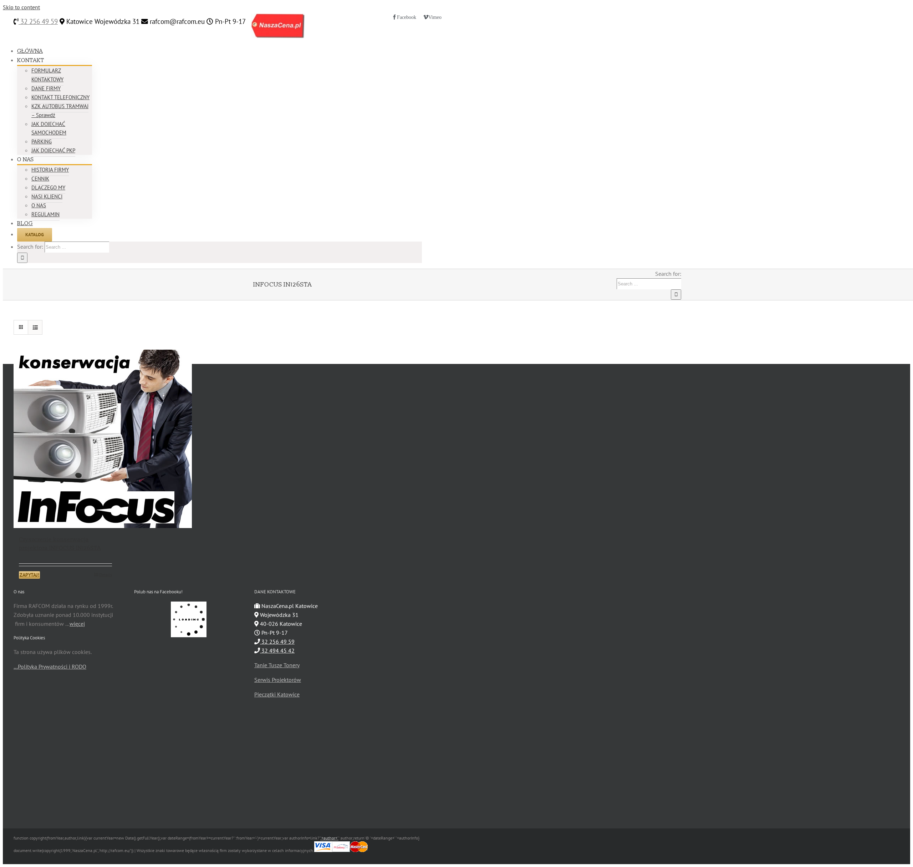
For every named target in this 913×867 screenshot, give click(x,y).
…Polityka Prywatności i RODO (50, 666)
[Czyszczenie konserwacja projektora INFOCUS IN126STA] (65, 439)
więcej (77, 623)
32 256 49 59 (38, 21)
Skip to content (21, 7)
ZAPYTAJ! (29, 575)
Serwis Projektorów (277, 679)
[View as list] (35, 327)
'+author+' (329, 838)
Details (105, 574)
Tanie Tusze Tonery (277, 665)
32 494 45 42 (277, 650)
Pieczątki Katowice (277, 694)
